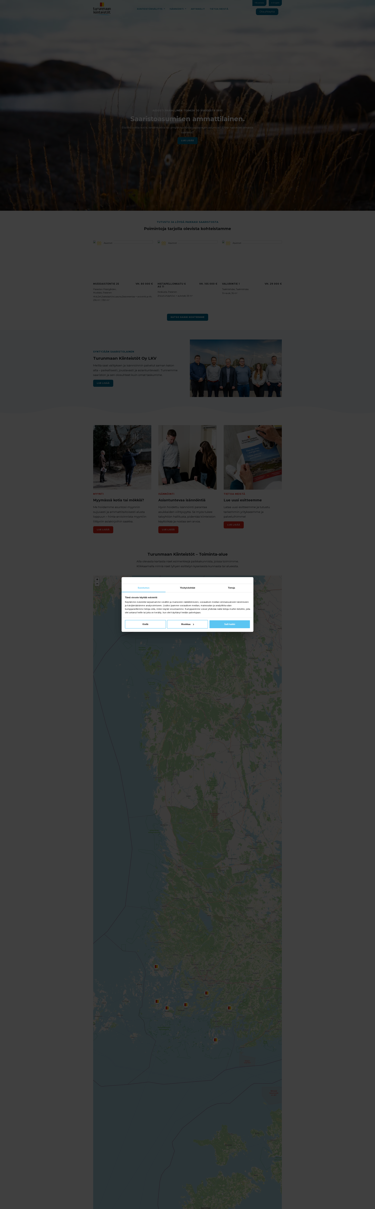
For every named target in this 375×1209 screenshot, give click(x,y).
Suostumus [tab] (144, 588)
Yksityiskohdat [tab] (187, 588)
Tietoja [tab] (231, 588)
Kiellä (145, 624)
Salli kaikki (229, 624)
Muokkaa (185, 624)
